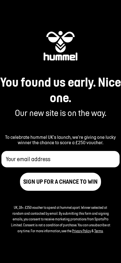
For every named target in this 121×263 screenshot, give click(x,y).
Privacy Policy (81, 231)
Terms (98, 231)
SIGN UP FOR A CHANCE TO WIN (60, 181)
